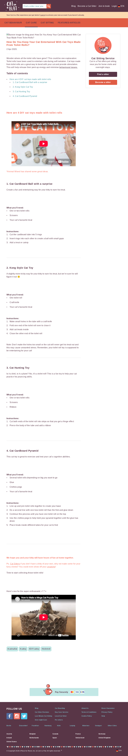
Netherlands (34, 738)
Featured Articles (69, 23)
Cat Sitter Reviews (42, 712)
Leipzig (72, 726)
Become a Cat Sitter (87, 6)
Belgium (33, 734)
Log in (42, 15)
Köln (59, 726)
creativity (51, 567)
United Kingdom (104, 738)
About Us (85, 708)
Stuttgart (98, 726)
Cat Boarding (60, 708)
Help (103, 716)
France (78, 734)
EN (122, 6)
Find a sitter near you (33, 6)
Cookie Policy (87, 716)
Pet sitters (59, 720)
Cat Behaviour (13, 23)
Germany (102, 734)
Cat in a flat (11, 6)
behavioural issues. (68, 67)
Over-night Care (41, 720)
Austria (9, 734)
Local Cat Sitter (61, 716)
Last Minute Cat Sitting (43, 716)
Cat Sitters (15, 564)
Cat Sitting (47, 23)
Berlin (8, 726)
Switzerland (80, 738)
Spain (54, 738)
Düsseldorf (23, 726)
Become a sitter (103, 82)
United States (11, 742)
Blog (73, 6)
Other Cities (112, 726)
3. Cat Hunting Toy (21, 91)
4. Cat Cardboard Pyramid (25, 96)
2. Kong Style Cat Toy (23, 87)
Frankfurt (35, 726)
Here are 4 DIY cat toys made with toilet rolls (30, 79)
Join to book (104, 6)
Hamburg (48, 726)
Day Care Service (61, 712)
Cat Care (31, 23)
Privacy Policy (107, 712)
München (85, 726)
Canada (55, 734)
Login (114, 6)
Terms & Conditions (89, 712)
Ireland (9, 738)
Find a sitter (103, 74)
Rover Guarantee (108, 708)
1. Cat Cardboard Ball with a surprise (30, 82)
